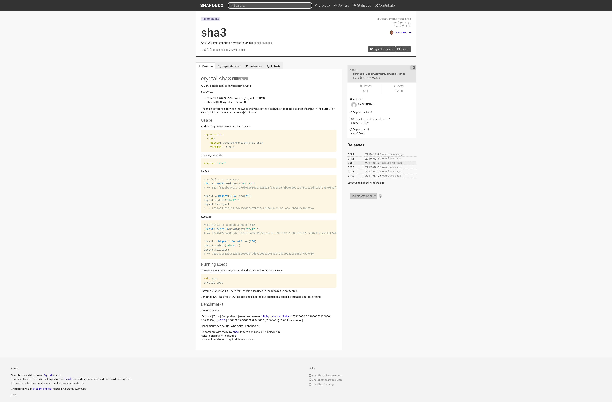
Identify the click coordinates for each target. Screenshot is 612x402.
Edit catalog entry (365, 195)
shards (68, 379)
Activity (275, 66)
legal (14, 394)
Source (404, 49)
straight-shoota (42, 388)
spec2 (355, 122)
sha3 (213, 32)
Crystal (47, 375)
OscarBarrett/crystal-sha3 (395, 18)
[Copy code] (413, 67)
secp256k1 (358, 133)
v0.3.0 (222, 320)
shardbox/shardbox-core (327, 375)
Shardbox (212, 5)
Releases (255, 66)
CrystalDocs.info (383, 49)
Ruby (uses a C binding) (277, 316)
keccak (267, 42)
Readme (207, 66)
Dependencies (231, 66)
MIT (365, 91)
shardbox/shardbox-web (327, 379)
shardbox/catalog (323, 384)
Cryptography (210, 19)
